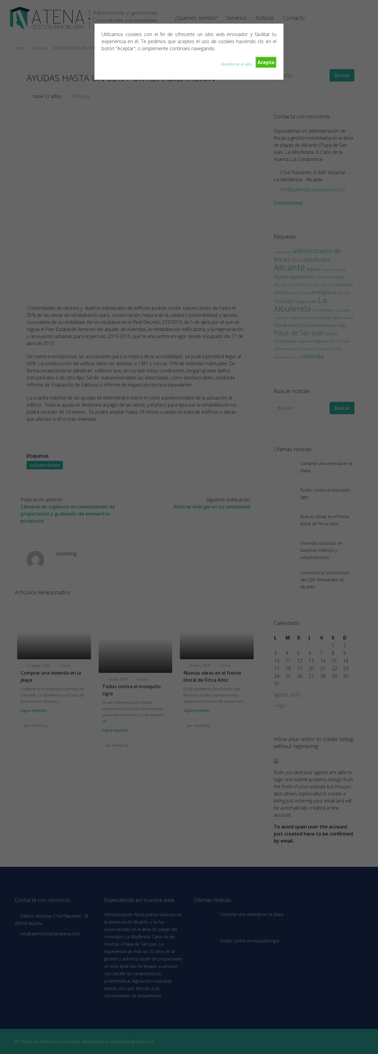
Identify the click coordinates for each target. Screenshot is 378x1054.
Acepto (266, 62)
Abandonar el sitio (236, 64)
